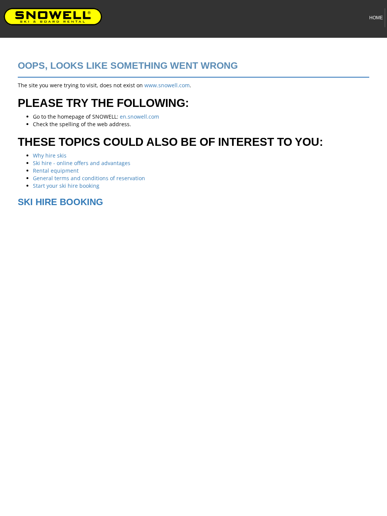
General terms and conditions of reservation (89, 178)
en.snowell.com (139, 116)
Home (376, 17)
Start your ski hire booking (66, 185)
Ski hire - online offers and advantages (81, 163)
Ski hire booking (60, 202)
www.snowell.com (167, 85)
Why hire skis (50, 155)
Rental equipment (56, 170)
